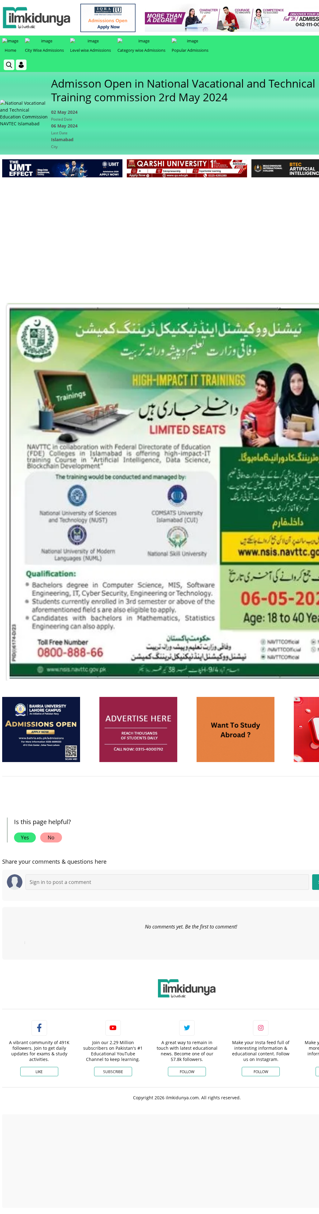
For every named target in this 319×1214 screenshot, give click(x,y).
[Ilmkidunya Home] (36, 18)
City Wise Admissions (44, 50)
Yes (25, 837)
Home (10, 50)
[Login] (21, 65)
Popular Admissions (190, 50)
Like (39, 1071)
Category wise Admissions (141, 50)
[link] (108, 18)
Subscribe (113, 1071)
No (51, 837)
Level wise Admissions (90, 50)
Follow (187, 1071)
